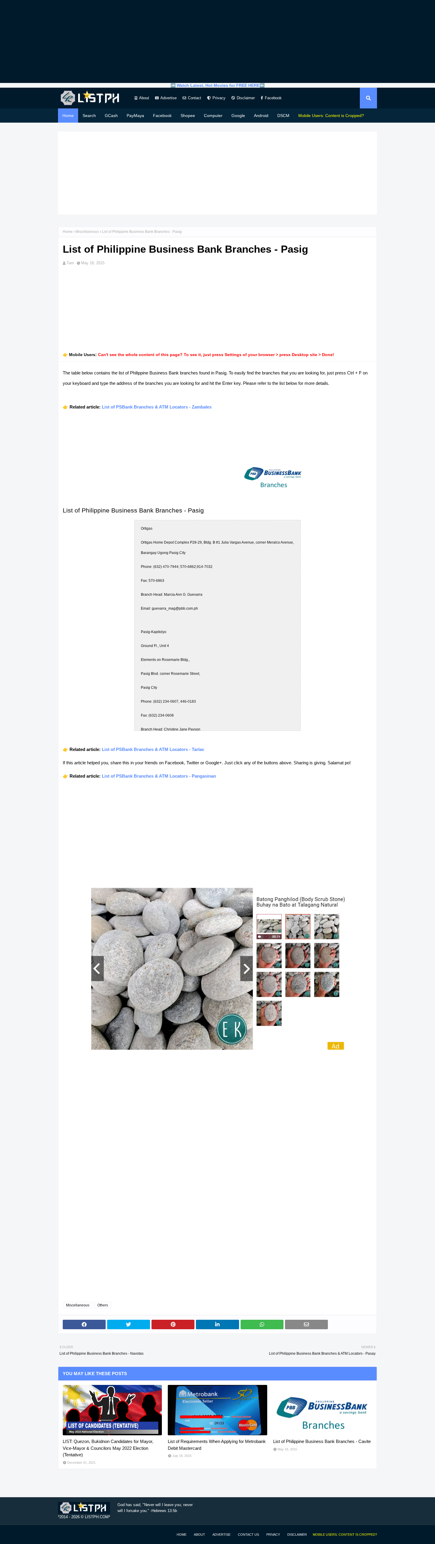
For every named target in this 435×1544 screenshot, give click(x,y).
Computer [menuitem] (213, 115)
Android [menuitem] (261, 115)
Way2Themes (64, 1534)
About (144, 98)
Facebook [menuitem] (162, 115)
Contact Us (248, 1534)
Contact (194, 98)
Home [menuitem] (68, 115)
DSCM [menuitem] (283, 115)
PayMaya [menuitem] (135, 115)
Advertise (168, 98)
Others (102, 1305)
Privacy (218, 98)
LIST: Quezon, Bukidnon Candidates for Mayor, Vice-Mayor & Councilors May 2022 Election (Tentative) (108, 1448)
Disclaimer (246, 98)
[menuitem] (331, 115)
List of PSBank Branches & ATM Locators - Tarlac (153, 749)
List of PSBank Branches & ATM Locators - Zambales (157, 406)
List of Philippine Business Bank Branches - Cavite (322, 1441)
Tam (70, 263)
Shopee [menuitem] (188, 115)
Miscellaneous (87, 232)
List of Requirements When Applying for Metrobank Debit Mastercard (217, 1445)
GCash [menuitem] (111, 115)
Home (67, 232)
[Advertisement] (217, 41)
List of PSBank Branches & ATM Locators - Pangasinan (159, 776)
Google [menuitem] (238, 115)
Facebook (273, 98)
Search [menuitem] (89, 115)
